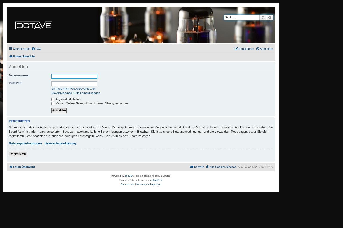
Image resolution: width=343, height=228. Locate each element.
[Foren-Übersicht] (34, 25)
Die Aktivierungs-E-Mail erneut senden (75, 93)
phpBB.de (157, 180)
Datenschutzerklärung (60, 143)
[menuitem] (36, 49)
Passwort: (15, 83)
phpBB (128, 176)
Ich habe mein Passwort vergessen (73, 88)
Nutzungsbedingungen (25, 143)
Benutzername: (19, 75)
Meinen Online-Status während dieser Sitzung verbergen (91, 103)
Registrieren (18, 154)
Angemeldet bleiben (68, 99)
